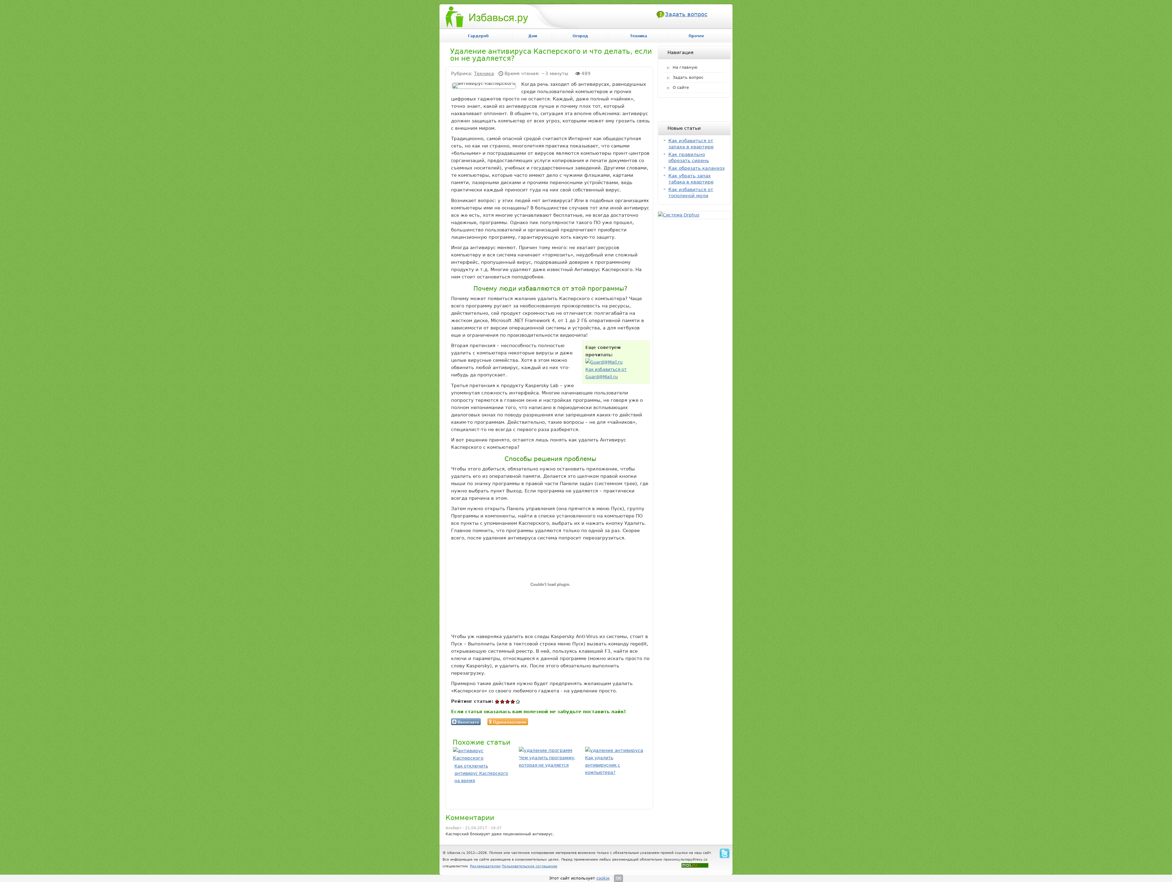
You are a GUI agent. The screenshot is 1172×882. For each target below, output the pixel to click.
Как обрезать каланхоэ (696, 168)
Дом (532, 36)
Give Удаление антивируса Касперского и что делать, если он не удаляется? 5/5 (518, 701)
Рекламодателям (485, 866)
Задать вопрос (686, 14)
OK (618, 878)
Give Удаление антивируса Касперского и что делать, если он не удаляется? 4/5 (512, 701)
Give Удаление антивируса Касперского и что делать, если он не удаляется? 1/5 (497, 701)
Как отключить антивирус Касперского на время (481, 773)
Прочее (696, 36)
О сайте (681, 87)
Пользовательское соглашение (529, 866)
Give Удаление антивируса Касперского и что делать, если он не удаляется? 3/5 (507, 701)
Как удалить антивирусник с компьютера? (602, 765)
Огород (580, 36)
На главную (685, 67)
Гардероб (478, 36)
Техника (484, 73)
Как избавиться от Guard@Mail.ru (606, 373)
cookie (603, 878)
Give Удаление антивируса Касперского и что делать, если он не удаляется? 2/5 (502, 701)
